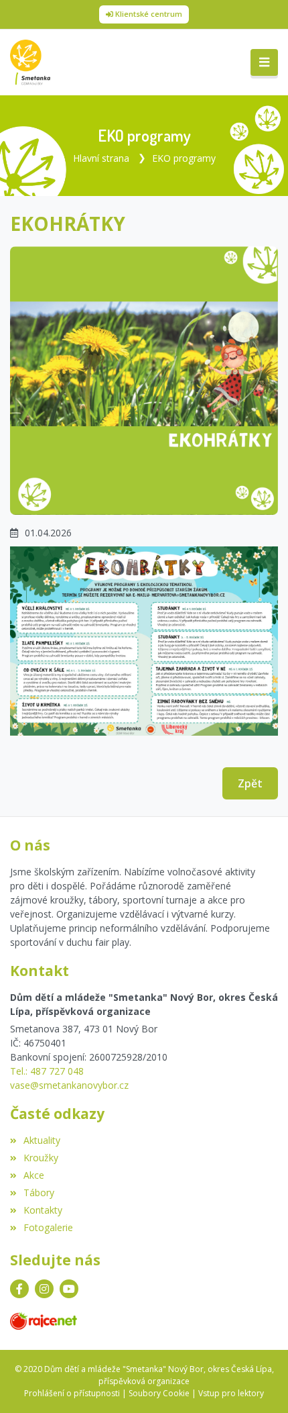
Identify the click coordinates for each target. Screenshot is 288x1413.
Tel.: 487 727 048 (47, 1071)
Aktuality (41, 1140)
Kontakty (42, 1210)
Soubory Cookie (159, 1393)
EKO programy (184, 158)
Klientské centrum (148, 14)
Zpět (250, 783)
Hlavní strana (101, 158)
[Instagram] (44, 1288)
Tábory (38, 1192)
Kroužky (40, 1157)
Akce (33, 1175)
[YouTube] (69, 1288)
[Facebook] (19, 1288)
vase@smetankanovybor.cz (69, 1085)
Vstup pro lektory (231, 1393)
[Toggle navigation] (264, 62)
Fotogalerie (48, 1227)
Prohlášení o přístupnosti (72, 1393)
